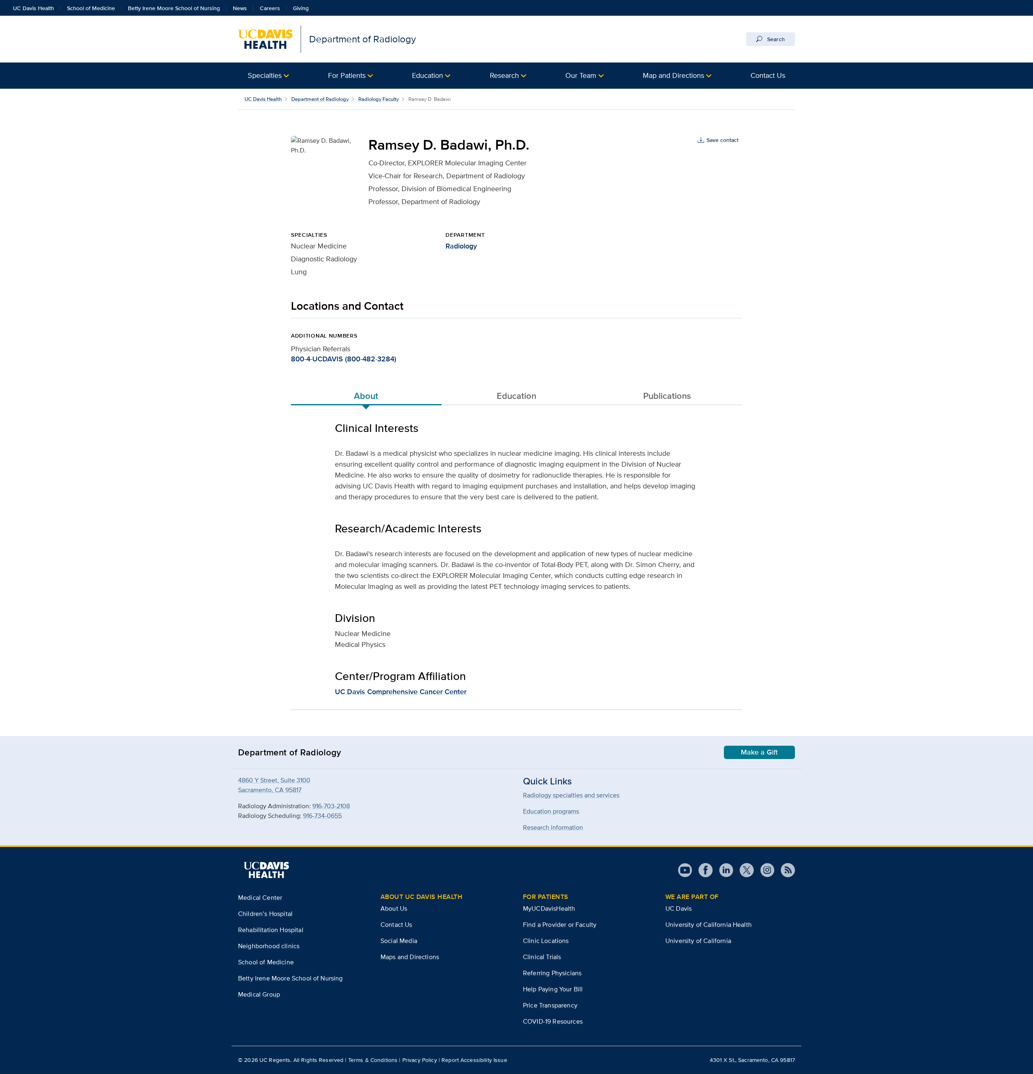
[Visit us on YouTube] (685, 870)
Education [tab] (516, 395)
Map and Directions (673, 75)
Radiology (461, 246)
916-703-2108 (331, 806)
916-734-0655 (322, 815)
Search (775, 39)
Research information (553, 827)
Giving (301, 8)
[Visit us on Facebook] (702, 870)
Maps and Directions (410, 956)
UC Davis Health (33, 8)
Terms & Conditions (373, 1060)
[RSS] (784, 870)
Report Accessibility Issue (474, 1060)
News (240, 8)
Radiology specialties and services (571, 795)
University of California (698, 940)
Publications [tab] (667, 395)
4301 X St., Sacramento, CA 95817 (752, 1060)
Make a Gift (759, 752)
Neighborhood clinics (268, 946)
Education (427, 75)
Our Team (580, 75)
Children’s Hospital (265, 913)
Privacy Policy (419, 1060)
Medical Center (260, 897)
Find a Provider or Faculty (559, 924)
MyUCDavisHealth (549, 908)
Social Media (399, 940)
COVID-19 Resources (553, 1021)
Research (504, 75)
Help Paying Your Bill (553, 989)
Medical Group (259, 994)
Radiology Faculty (378, 99)
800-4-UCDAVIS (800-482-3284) (343, 359)
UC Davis (678, 908)
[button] (268, 76)
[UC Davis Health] (266, 870)
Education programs (551, 811)
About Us (394, 908)
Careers (270, 8)
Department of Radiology (320, 99)
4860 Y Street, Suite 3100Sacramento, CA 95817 (274, 785)
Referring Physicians (552, 973)
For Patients (347, 75)
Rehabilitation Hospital (270, 929)
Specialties (265, 75)
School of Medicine (91, 8)
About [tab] (366, 395)
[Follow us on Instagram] (764, 870)
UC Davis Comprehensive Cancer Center (400, 691)
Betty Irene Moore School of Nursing (174, 8)
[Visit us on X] (743, 870)
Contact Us (768, 75)
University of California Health (708, 924)
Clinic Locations (546, 940)
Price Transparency (550, 1005)
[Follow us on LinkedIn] (723, 870)
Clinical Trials (542, 956)
